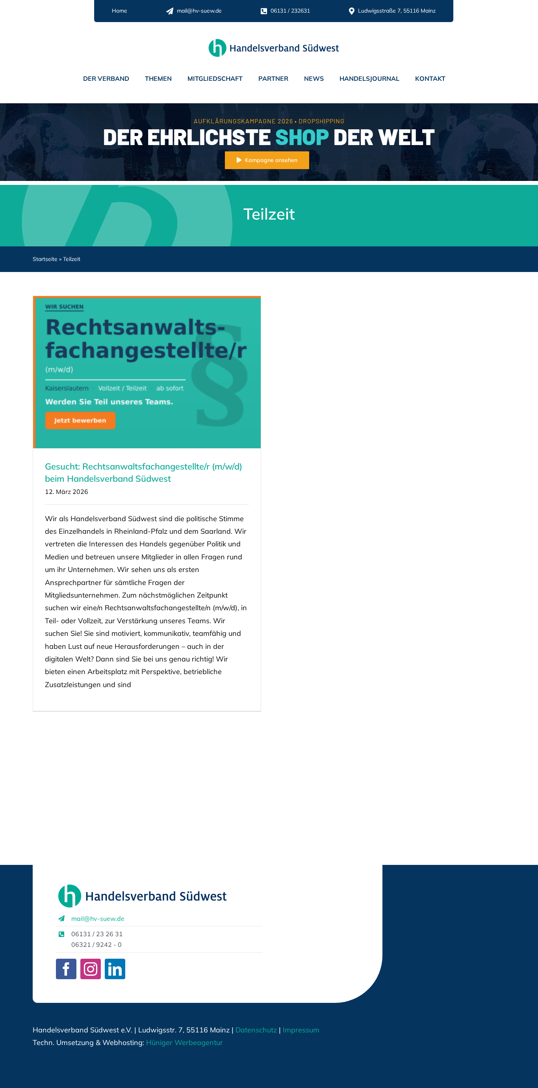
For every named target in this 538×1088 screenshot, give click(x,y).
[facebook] (66, 969)
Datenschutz (256, 1029)
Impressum (300, 1029)
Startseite (45, 259)
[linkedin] (115, 969)
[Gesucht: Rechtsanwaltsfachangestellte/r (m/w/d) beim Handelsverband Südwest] (147, 372)
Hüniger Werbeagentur (184, 1042)
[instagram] (90, 969)
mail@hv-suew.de (97, 918)
